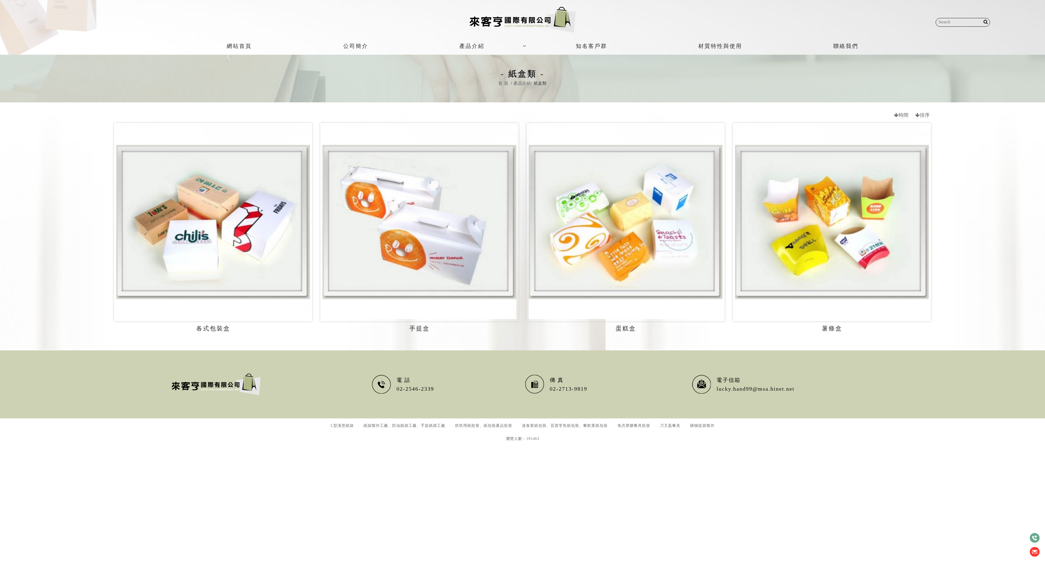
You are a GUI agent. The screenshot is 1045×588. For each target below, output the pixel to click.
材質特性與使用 (720, 46)
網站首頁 (239, 46)
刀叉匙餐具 (670, 426)
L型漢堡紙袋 (342, 426)
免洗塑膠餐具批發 (633, 426)
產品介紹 (471, 46)
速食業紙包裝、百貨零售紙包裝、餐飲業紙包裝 (565, 426)
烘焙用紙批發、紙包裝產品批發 (483, 426)
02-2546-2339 (415, 389)
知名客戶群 (591, 46)
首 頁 (503, 83)
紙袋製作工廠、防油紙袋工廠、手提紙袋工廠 (404, 426)
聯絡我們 (845, 46)
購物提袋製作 (702, 426)
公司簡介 (355, 46)
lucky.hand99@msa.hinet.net (756, 389)
